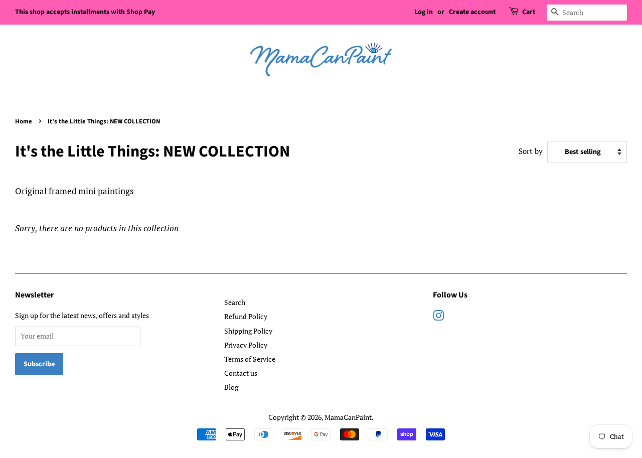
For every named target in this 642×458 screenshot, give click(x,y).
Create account (472, 12)
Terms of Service (249, 359)
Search (234, 302)
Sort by (531, 151)
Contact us (240, 373)
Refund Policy (245, 316)
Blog (231, 387)
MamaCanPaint (348, 417)
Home (23, 121)
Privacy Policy (245, 345)
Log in (423, 12)
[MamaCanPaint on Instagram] (438, 317)
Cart (528, 12)
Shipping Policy (248, 331)
